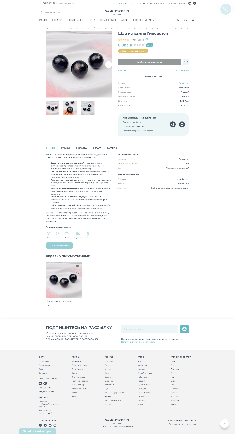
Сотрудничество (46, 365)
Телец (173, 365)
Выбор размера (78, 385)
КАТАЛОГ (43, 20)
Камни (74, 373)
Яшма (140, 404)
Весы (173, 385)
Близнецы (175, 369)
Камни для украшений (114, 393)
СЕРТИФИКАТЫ (171, 3)
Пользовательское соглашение (182, 424)
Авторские (109, 385)
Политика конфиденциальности (182, 420)
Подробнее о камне (59, 245)
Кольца (108, 369)
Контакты (43, 373)
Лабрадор (142, 377)
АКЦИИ (124, 20)
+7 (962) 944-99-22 (49, 3)
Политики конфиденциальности (138, 342)
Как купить (76, 361)
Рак (172, 373)
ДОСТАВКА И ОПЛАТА (155, 3)
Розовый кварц (144, 393)
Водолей (175, 400)
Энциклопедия (78, 377)
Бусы (107, 365)
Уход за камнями (79, 389)
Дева (173, 381)
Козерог (174, 396)
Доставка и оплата (80, 365)
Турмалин (142, 400)
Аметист (141, 369)
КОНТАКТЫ (140, 3)
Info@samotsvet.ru (47, 392)
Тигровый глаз (144, 396)
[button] (108, 64)
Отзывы (42, 369)
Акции (74, 396)
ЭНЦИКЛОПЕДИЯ (108, 20)
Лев (172, 377)
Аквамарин (142, 365)
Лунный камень (144, 385)
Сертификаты (77, 369)
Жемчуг (108, 396)
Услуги (74, 393)
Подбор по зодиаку (80, 381)
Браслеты (109, 361)
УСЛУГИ (182, 3)
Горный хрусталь (145, 373)
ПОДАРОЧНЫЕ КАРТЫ (143, 20)
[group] (79, 64)
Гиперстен (184, 83)
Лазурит (141, 381)
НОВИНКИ (57, 20)
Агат (139, 361)
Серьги (108, 377)
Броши (108, 404)
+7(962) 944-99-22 (46, 388)
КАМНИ (91, 20)
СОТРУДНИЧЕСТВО (126, 3)
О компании (44, 361)
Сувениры (109, 381)
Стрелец (174, 393)
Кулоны (108, 373)
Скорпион (175, 389)
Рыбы (173, 404)
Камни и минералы (113, 400)
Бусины (108, 389)
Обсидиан (142, 389)
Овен (173, 361)
